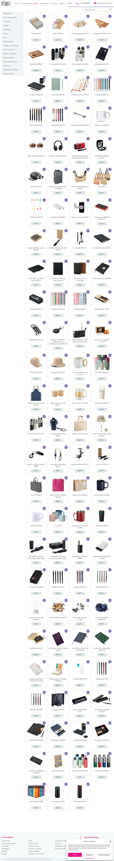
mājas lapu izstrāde (48, 859)
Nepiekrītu (89, 855)
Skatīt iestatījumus (104, 855)
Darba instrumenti (8, 49)
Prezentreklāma (26, 3)
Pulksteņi (6, 25)
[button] (110, 841)
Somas (5, 37)
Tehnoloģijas (7, 29)
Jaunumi (35, 3)
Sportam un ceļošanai (9, 53)
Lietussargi (6, 21)
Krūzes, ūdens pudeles (10, 17)
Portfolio (62, 3)
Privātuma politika (89, 858)
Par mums (54, 3)
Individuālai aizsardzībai (10, 70)
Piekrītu (75, 855)
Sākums (16, 3)
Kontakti (69, 3)
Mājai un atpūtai (8, 41)
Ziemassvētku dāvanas (10, 62)
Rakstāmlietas (7, 13)
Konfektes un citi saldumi (10, 45)
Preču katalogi (44, 3)
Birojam (5, 33)
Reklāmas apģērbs (8, 57)
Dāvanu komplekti (8, 74)
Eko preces (6, 66)
